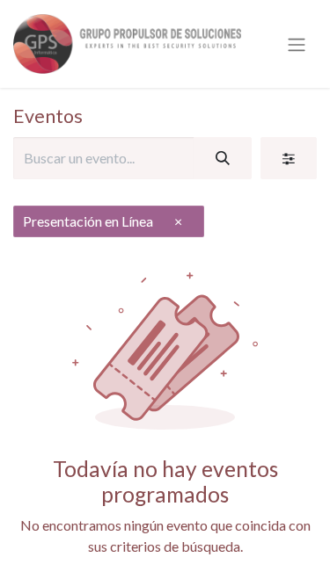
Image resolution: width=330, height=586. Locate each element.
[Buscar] (223, 158)
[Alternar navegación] (296, 44)
